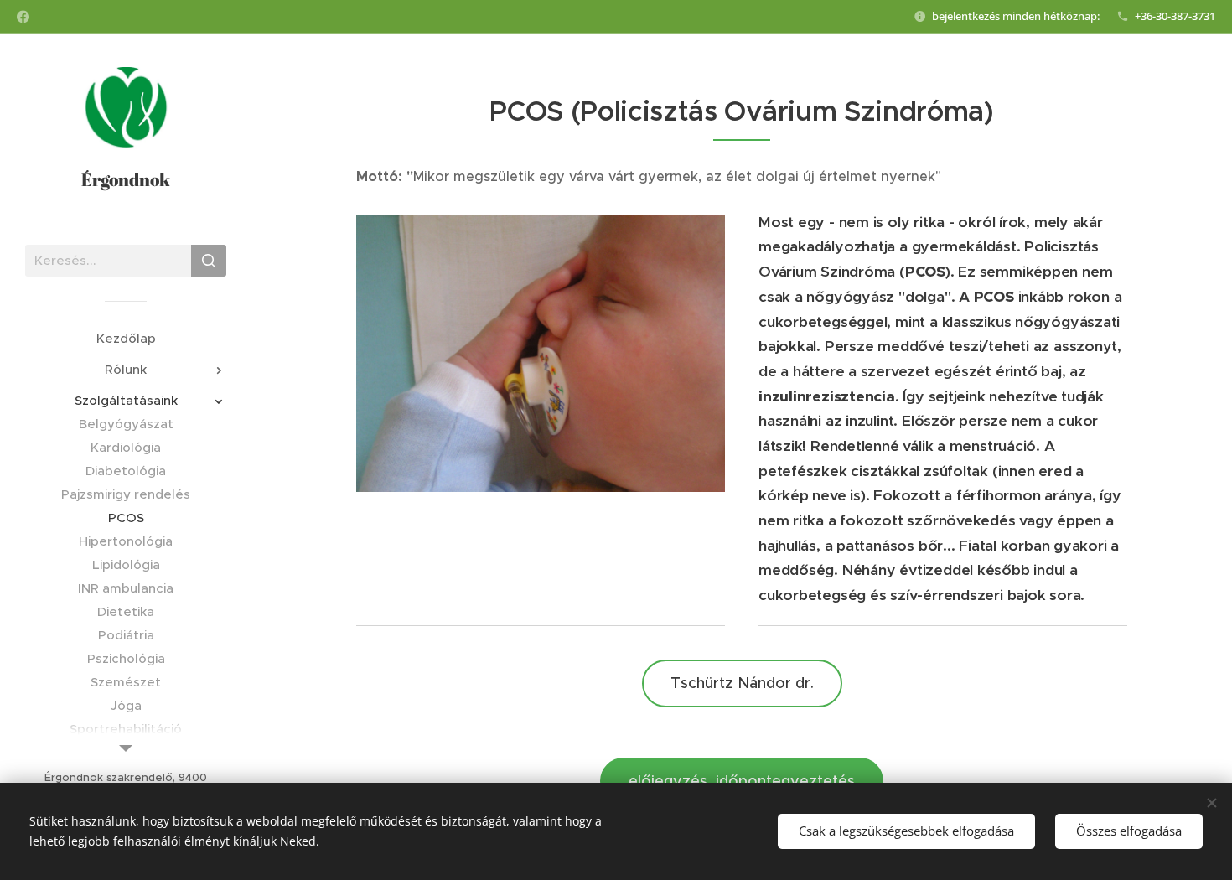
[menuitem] (125, 338)
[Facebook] (23, 17)
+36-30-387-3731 (1175, 15)
